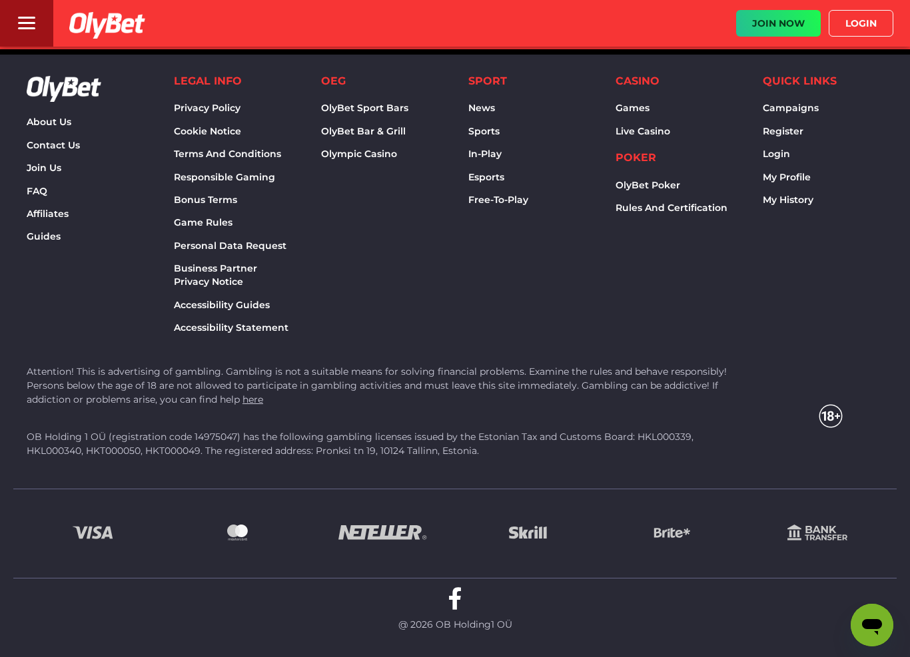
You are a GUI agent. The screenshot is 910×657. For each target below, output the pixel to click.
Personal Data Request (230, 246)
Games (633, 108)
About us (49, 122)
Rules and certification (671, 208)
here (252, 399)
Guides (44, 236)
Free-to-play (498, 200)
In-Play (485, 154)
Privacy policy (207, 108)
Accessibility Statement (231, 327)
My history (788, 200)
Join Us (44, 168)
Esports (486, 177)
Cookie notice (207, 131)
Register (783, 131)
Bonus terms (205, 200)
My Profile (787, 177)
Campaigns (791, 108)
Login (776, 154)
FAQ (37, 191)
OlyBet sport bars (364, 108)
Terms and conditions (227, 154)
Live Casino (643, 131)
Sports (484, 131)
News (481, 108)
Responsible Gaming (224, 177)
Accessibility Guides (222, 305)
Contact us (53, 145)
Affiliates (48, 214)
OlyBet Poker (648, 185)
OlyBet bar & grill (363, 131)
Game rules (203, 222)
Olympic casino (359, 154)
